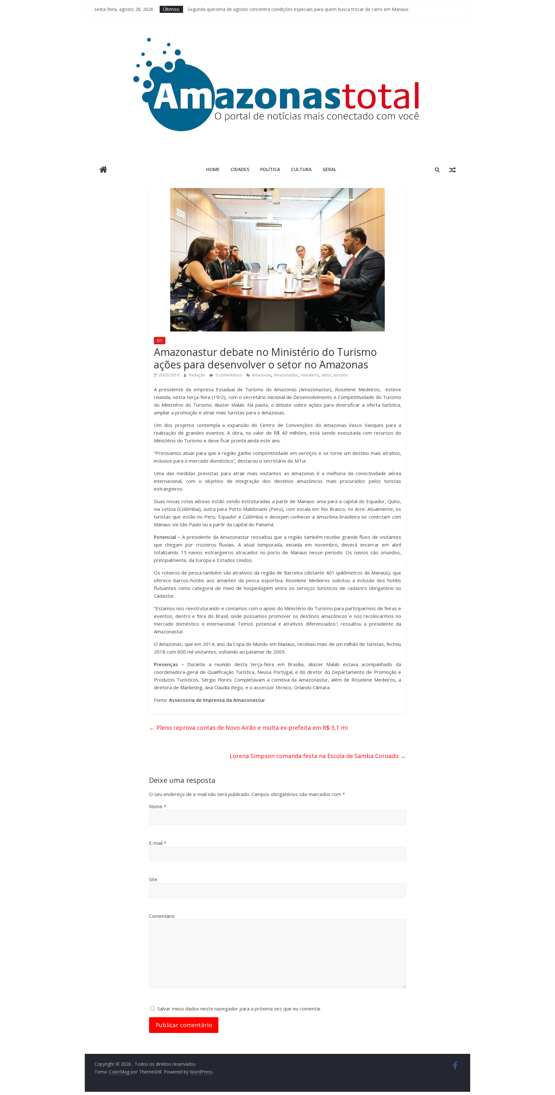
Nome (157, 806)
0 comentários (228, 375)
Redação (197, 375)
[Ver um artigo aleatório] (453, 169)
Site (153, 879)
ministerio (310, 375)
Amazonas (261, 375)
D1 (159, 340)
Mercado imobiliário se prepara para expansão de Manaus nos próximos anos (269, 9)
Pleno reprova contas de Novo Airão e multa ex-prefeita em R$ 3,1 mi (248, 727)
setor (326, 375)
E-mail (157, 843)
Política (270, 169)
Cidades (240, 169)
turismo (341, 375)
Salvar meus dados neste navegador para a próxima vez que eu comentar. (239, 1008)
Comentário (162, 916)
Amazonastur (286, 375)
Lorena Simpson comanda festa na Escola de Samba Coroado (318, 756)
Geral (329, 169)
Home (213, 169)
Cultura (301, 169)
